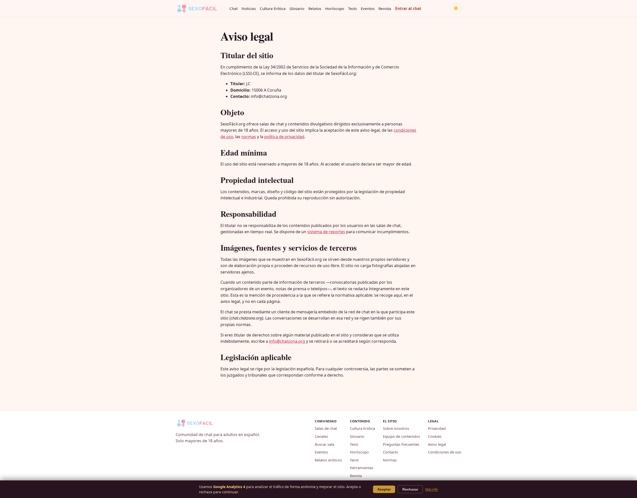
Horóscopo (334, 8)
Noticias (249, 8)
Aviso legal (437, 444)
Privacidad (437, 428)
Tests (352, 8)
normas (248, 136)
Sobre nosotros (396, 428)
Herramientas (361, 467)
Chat (233, 8)
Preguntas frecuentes (401, 444)
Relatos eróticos (328, 459)
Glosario (297, 8)
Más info (431, 489)
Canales (321, 436)
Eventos (367, 8)
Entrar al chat (408, 8)
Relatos (314, 8)
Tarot (354, 459)
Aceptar (384, 489)
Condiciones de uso (444, 451)
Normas (390, 459)
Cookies (434, 436)
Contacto (390, 451)
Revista (384, 8)
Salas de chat (326, 428)
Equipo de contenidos (401, 436)
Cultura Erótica (273, 8)
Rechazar (410, 489)
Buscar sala (324, 444)
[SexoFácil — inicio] (200, 8)
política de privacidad (284, 136)
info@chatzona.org (287, 341)
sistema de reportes (326, 231)
